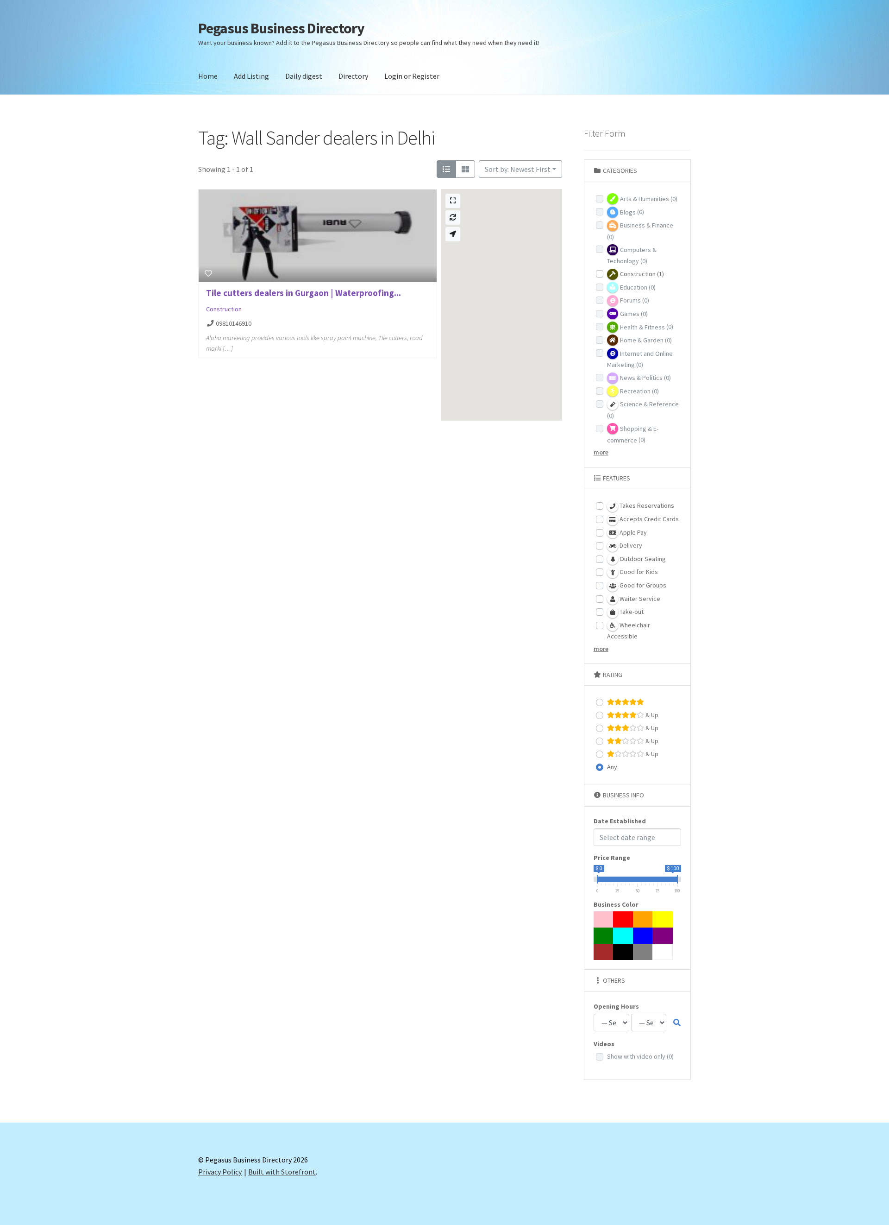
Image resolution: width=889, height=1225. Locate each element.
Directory (353, 76)
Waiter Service (639, 598)
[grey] (643, 952)
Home (208, 76)
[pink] (604, 919)
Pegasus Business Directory (281, 28)
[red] (623, 919)
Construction (224, 309)
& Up (651, 715)
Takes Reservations (646, 505)
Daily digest (303, 76)
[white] (662, 952)
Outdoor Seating (642, 559)
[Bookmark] (208, 273)
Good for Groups (642, 585)
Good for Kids (638, 572)
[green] (604, 936)
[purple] (662, 936)
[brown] (604, 952)
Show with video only (640, 1056)
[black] (623, 952)
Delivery (630, 545)
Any (612, 767)
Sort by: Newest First (518, 169)
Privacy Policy (220, 1171)
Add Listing (251, 76)
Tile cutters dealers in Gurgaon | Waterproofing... (303, 292)
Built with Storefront (282, 1171)
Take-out (631, 611)
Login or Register (411, 76)
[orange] (643, 919)
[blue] (643, 936)
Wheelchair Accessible (628, 631)
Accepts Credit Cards (648, 519)
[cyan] (623, 936)
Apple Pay (632, 532)
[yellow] (662, 919)
